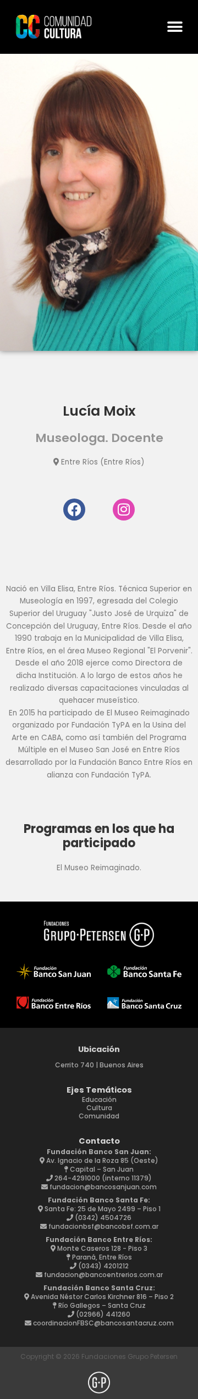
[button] (174, 27)
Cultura (99, 1107)
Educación (99, 1099)
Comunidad (99, 1116)
